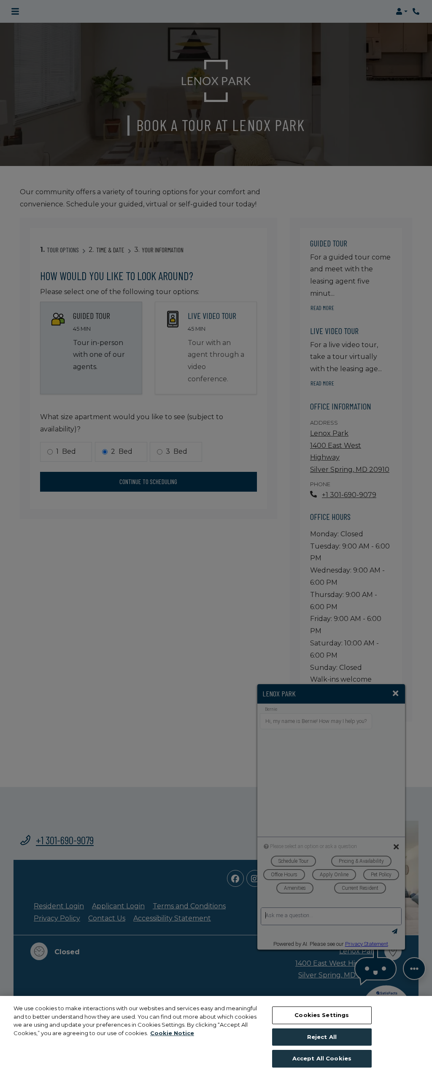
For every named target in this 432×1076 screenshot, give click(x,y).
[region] (216, 1036)
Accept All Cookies (321, 1058)
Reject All (322, 1036)
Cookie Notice (172, 1033)
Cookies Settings (321, 1015)
